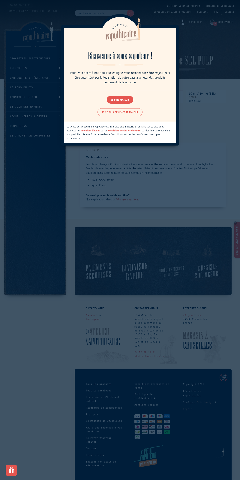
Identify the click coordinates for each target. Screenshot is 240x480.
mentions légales (90, 130)
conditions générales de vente (124, 130)
